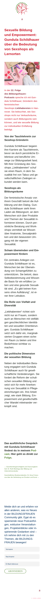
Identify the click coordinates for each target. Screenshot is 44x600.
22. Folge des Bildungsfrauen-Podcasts (15, 94)
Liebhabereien (23, 108)
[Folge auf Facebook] (35, 594)
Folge (7, 457)
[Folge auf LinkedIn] (30, 594)
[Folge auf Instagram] (39, 594)
